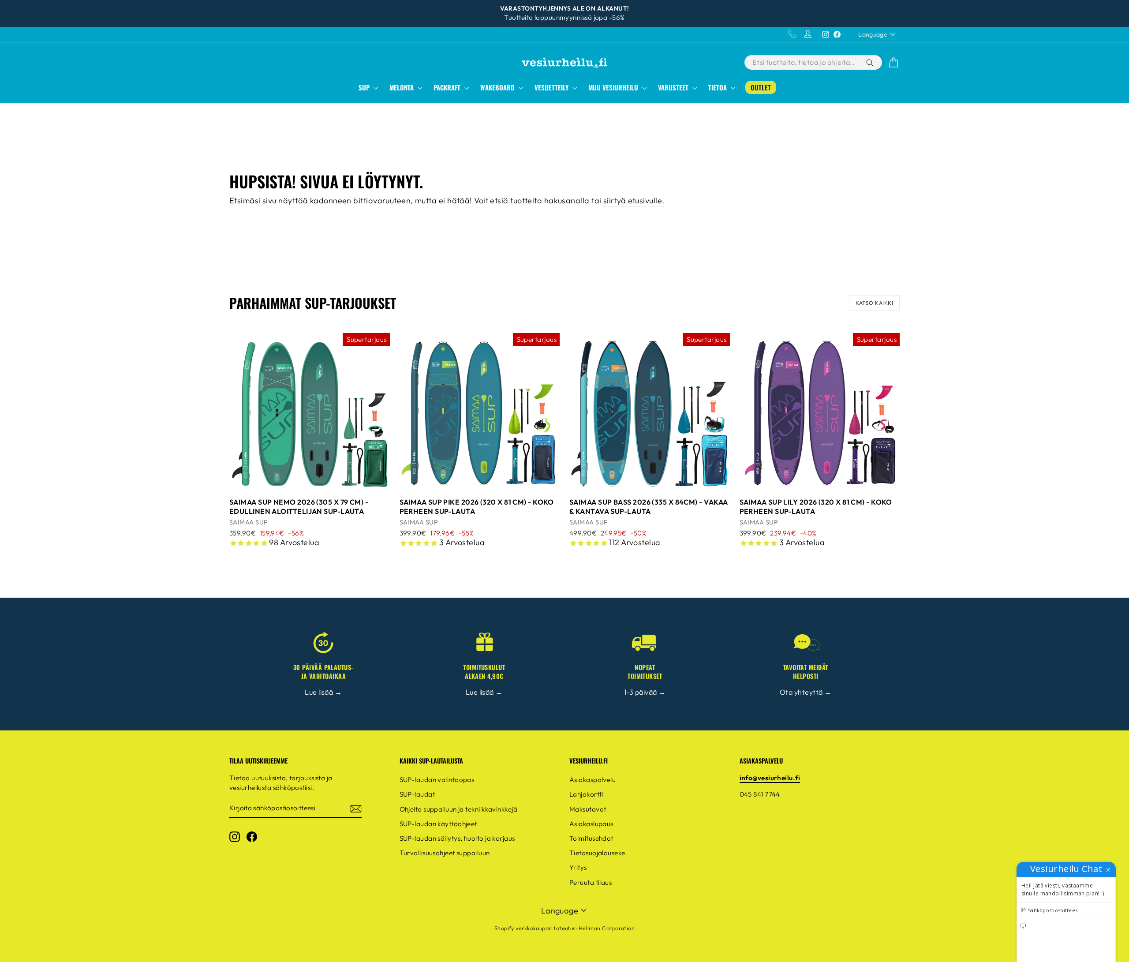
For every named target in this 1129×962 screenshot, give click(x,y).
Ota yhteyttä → (805, 692)
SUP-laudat (417, 794)
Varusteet (674, 87)
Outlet (761, 87)
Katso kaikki (874, 302)
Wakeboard (498, 87)
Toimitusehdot (591, 838)
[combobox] (804, 62)
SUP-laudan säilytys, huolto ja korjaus (457, 838)
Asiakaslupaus (591, 824)
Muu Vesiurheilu (614, 87)
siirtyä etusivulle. (634, 200)
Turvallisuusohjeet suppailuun (445, 853)
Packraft (448, 87)
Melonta (402, 87)
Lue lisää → (323, 692)
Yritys (578, 867)
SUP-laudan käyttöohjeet (438, 824)
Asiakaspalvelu (592, 779)
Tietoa (718, 87)
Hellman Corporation (607, 928)
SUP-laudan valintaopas (437, 779)
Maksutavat (587, 809)
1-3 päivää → (644, 692)
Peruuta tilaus (590, 882)
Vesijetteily (552, 87)
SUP (365, 87)
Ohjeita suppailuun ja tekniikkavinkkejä (459, 809)
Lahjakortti (586, 794)
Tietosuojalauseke (597, 853)
